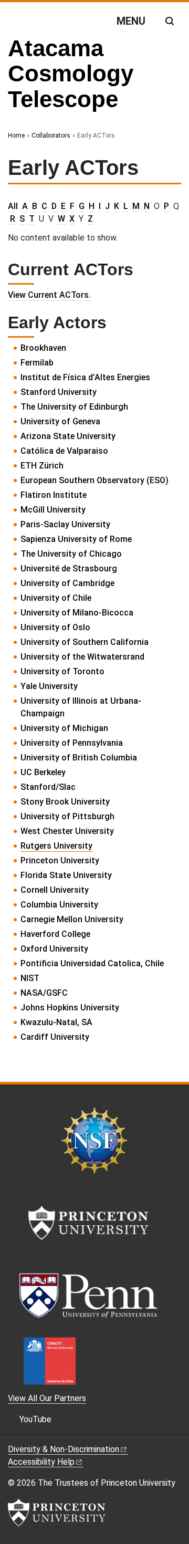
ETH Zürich (42, 466)
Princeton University (59, 860)
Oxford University (54, 949)
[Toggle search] (169, 21)
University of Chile (55, 598)
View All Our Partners (47, 1398)
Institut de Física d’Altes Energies (85, 377)
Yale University (49, 686)
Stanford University (58, 392)
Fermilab (37, 363)
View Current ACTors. (49, 295)
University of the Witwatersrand (82, 657)
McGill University (53, 510)
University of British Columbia (78, 758)
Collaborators (51, 135)
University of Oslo (55, 627)
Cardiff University (54, 1037)
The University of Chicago (71, 554)
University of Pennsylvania (71, 743)
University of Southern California (84, 642)
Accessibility (41, 1462)
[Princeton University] (57, 1512)
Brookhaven (43, 348)
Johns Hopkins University (69, 1008)
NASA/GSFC (44, 993)
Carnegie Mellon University (71, 919)
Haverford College (55, 934)
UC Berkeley (43, 772)
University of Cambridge (67, 583)
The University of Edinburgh (74, 407)
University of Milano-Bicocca (76, 613)
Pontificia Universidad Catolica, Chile (92, 963)
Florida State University (66, 875)
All (13, 206)
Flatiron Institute (53, 495)
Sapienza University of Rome (76, 539)
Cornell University (54, 890)
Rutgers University (56, 846)
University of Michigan (64, 728)
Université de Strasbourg (68, 568)
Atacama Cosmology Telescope (70, 73)
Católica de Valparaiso (64, 451)
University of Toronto (62, 671)
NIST (29, 978)
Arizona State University (68, 436)
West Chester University (67, 831)
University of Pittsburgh (67, 816)
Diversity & (63, 1449)
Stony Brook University (65, 802)
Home (16, 135)
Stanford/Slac (48, 787)
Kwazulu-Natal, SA (56, 1022)
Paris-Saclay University (65, 524)
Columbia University (59, 905)
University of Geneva (60, 421)
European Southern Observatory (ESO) (94, 480)
